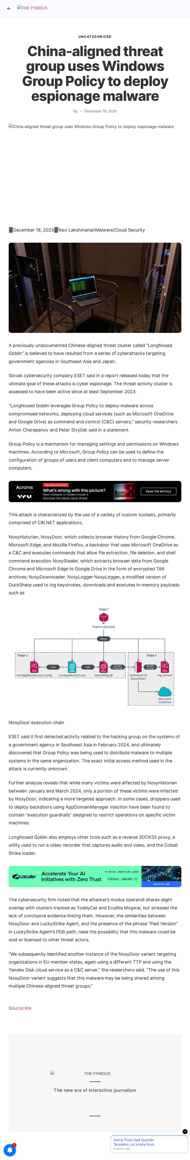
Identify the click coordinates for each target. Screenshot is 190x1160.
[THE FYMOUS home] (32, 8)
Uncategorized (95, 37)
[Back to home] (9, 8)
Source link (20, 1008)
